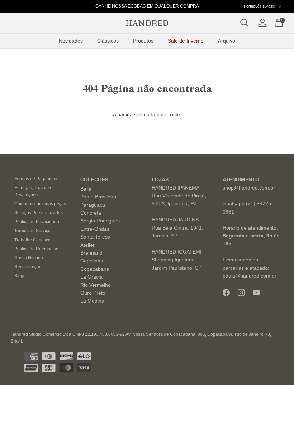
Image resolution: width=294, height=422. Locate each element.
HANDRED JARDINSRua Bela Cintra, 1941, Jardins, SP (177, 228)
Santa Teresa (95, 237)
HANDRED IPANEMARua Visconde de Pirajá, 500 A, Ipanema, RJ (179, 196)
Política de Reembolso (36, 248)
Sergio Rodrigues (100, 221)
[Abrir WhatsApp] (276, 404)
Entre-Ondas (94, 229)
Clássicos (108, 41)
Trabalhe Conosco (32, 239)
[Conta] (261, 23)
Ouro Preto (92, 293)
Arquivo (226, 41)
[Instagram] (241, 292)
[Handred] (147, 23)
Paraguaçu (92, 205)
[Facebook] (226, 292)
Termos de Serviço (32, 230)
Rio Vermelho (95, 285)
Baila (85, 189)
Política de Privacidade (36, 221)
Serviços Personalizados (38, 212)
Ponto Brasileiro (98, 197)
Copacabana (94, 269)
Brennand (91, 253)
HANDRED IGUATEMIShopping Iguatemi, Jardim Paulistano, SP (176, 260)
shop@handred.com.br (249, 188)
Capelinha (91, 261)
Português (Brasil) (259, 6)
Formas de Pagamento (36, 178)
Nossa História (28, 257)
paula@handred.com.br (249, 276)
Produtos (143, 41)
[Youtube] (256, 292)
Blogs (19, 275)
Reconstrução (28, 266)
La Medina (92, 301)
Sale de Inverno (186, 41)
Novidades (71, 41)
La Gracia (91, 277)
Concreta (90, 213)
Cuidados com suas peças (40, 203)
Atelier (87, 245)
